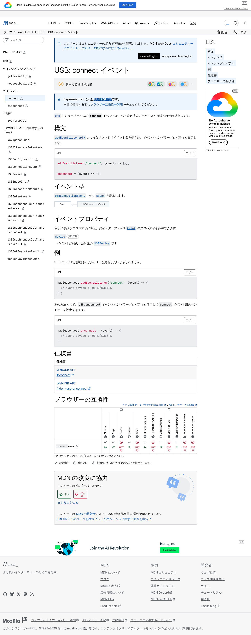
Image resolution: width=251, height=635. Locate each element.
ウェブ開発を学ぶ (213, 579)
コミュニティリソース (165, 579)
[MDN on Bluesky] (12, 594)
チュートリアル (211, 592)
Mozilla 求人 (108, 586)
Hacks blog (208, 606)
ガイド (205, 586)
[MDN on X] (18, 594)
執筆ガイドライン (162, 586)
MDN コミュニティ (163, 572)
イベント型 (215, 57)
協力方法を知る (67, 502)
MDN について (110, 572)
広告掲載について (112, 592)
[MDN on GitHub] (5, 594)
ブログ (104, 579)
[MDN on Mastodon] (25, 594)
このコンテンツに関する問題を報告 (124, 519)
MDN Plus (107, 599)
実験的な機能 (103, 99)
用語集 (205, 599)
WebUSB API (12, 52)
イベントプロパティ (221, 63)
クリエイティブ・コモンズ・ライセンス (145, 628)
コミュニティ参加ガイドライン (151, 620)
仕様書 (212, 75)
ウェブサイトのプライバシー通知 (53, 620)
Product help (109, 606)
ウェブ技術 (208, 572)
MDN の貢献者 (86, 514)
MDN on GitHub (161, 599)
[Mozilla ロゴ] (15, 620)
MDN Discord (160, 592)
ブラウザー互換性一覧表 (106, 104)
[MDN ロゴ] (10, 564)
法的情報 (118, 620)
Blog (193, 23)
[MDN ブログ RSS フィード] (32, 594)
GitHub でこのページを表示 (75, 519)
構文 (211, 51)
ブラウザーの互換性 (221, 81)
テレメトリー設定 (94, 620)
